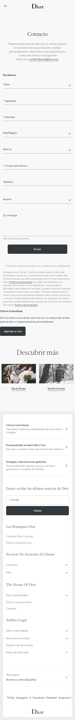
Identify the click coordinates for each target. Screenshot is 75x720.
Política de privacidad (20, 282)
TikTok (10, 697)
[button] (37, 565)
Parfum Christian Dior (19, 542)
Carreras (11, 608)
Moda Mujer (19, 388)
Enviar (37, 249)
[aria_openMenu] (6, 6)
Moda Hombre (56, 388)
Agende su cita (13, 331)
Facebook (39, 697)
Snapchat (64, 697)
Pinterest (51, 697)
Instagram (22, 697)
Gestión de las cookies (19, 645)
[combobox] (37, 85)
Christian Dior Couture (19, 536)
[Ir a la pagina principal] (37, 6)
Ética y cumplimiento (19, 602)
